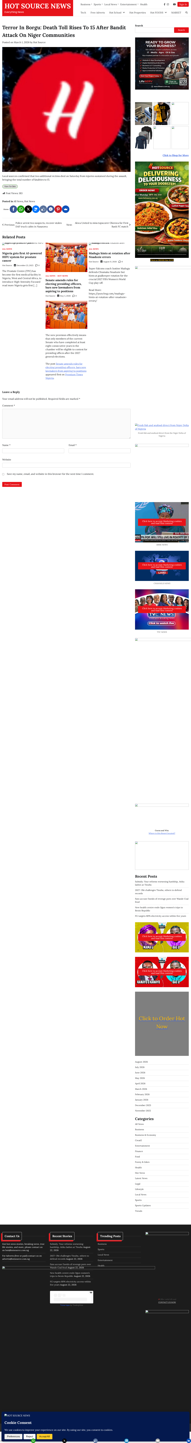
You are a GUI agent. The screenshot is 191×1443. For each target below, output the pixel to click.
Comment (8, 405)
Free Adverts (98, 12)
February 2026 (142, 1094)
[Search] (186, 12)
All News (18, 201)
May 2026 (140, 1078)
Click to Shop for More (176, 155)
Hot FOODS (156, 12)
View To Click (10, 186)
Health (143, 4)
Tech (83, 12)
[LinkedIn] (126, 1441)
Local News (110, 4)
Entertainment (128, 4)
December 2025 (143, 1105)
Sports (97, 4)
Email (73, 445)
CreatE (138, 1140)
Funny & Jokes (142, 1162)
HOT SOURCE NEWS (37, 6)
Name (6, 445)
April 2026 (140, 1083)
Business (85, 4)
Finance (139, 1151)
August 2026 (141, 1061)
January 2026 (141, 1099)
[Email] (157, 1441)
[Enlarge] (184, 807)
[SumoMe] (65, 209)
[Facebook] (13, 209)
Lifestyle (139, 1189)
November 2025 (143, 1110)
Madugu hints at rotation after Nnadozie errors (109, 255)
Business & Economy (145, 1135)
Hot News (29, 201)
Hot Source (39, 42)
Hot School (115, 12)
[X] (28, 209)
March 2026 (141, 1089)
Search (139, 25)
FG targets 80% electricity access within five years (160, 916)
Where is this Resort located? (162, 833)
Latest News (141, 1178)
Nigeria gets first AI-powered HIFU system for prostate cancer (22, 256)
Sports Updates (143, 1205)
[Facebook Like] (43, 209)
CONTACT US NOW (167, 1302)
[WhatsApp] (21, 209)
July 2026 (139, 1067)
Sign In (183, 4)
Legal (137, 1183)
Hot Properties (137, 12)
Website (6, 459)
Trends (138, 1211)
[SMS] (36, 209)
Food (137, 1156)
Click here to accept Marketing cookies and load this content (162, 522)
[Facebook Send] (50, 209)
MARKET (176, 12)
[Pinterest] (58, 209)
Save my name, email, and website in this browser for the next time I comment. (50, 473)
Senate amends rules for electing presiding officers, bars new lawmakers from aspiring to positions (64, 285)
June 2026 (140, 1072)
